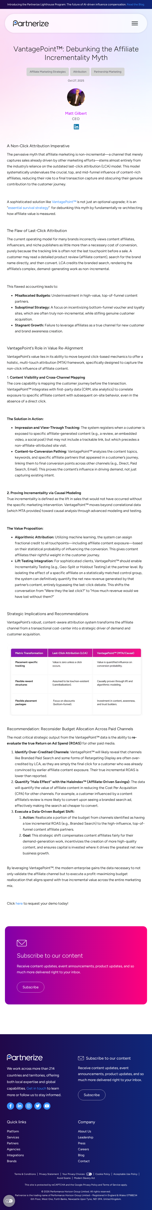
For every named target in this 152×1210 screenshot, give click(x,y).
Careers (83, 1149)
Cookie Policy (102, 1174)
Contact (84, 1161)
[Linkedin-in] (19, 1106)
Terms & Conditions (25, 1174)
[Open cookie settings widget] (9, 1201)
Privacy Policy (90, 1184)
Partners (12, 1143)
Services (13, 1137)
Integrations (15, 1155)
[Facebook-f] (10, 1106)
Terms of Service (112, 1184)
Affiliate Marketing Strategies (48, 71)
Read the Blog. (136, 4)
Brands (11, 1161)
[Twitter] (37, 1106)
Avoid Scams (64, 1178)
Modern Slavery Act (84, 1178)
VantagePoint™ (64, 202)
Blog (81, 1155)
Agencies (13, 1149)
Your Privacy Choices (73, 1174)
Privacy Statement (49, 1174)
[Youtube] (46, 1106)
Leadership (85, 1137)
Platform (13, 1131)
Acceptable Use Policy (125, 1174)
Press (81, 1143)
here (19, 903)
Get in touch (36, 1088)
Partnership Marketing (107, 71)
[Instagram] (28, 1106)
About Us (84, 1131)
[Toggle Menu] (135, 23)
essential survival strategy (28, 208)
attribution (79, 71)
